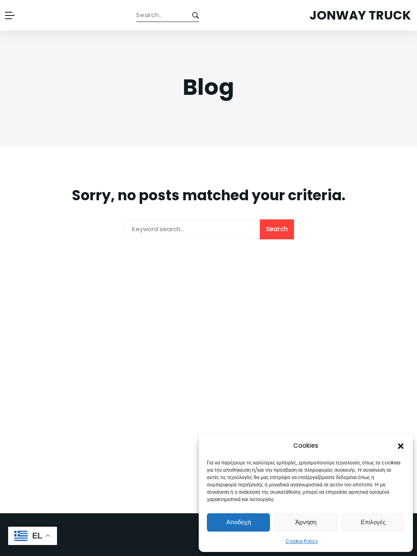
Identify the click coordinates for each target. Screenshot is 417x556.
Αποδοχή (238, 522)
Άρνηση (305, 522)
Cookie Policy (301, 541)
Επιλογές (373, 522)
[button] (401, 446)
